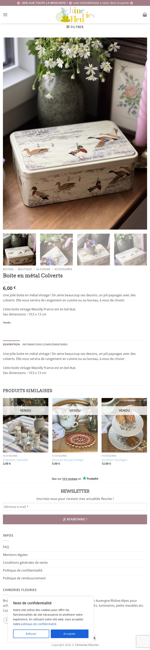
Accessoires (63, 269)
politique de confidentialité (38, 624)
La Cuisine (43, 269)
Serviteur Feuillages (114, 460)
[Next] (139, 133)
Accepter (69, 634)
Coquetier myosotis (15, 460)
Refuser (31, 634)
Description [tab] (11, 344)
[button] (5, 14)
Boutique (25, 269)
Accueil (8, 269)
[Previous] (10, 133)
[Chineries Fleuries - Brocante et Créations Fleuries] (75, 14)
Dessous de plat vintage (67, 460)
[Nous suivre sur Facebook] (6, 620)
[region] (51, 619)
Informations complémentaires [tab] (45, 344)
